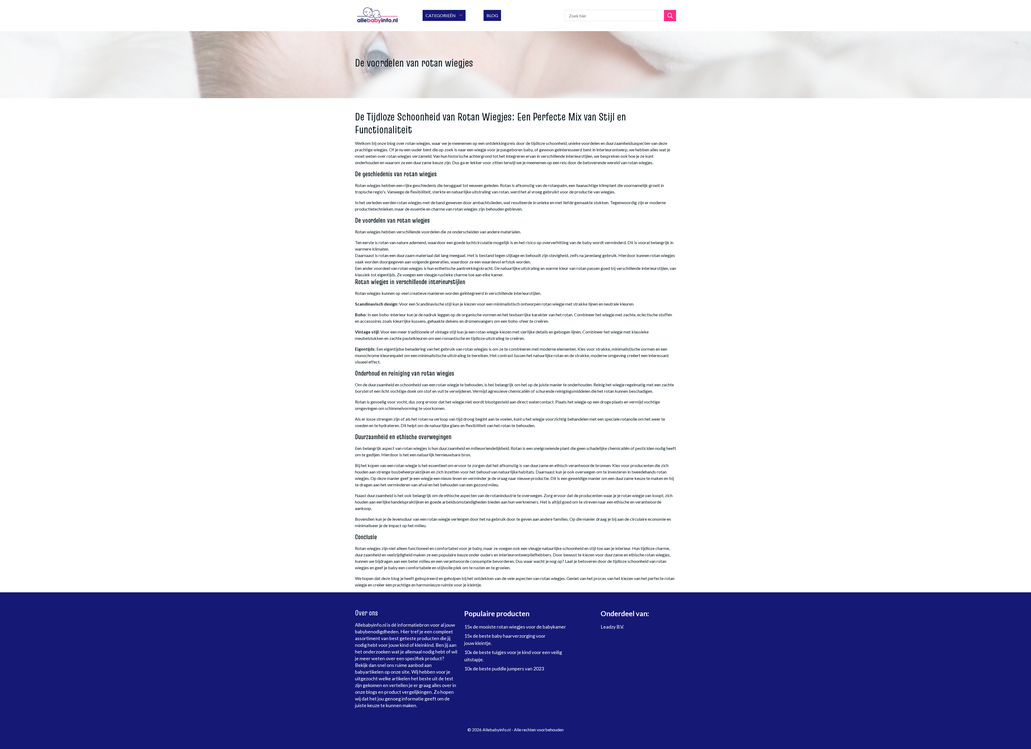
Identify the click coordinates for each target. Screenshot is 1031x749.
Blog (492, 15)
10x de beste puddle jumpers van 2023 (504, 668)
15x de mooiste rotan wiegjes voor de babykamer (515, 627)
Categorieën (441, 15)
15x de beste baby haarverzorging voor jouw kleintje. (505, 639)
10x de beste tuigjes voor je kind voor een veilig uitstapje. (513, 655)
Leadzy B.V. (612, 627)
